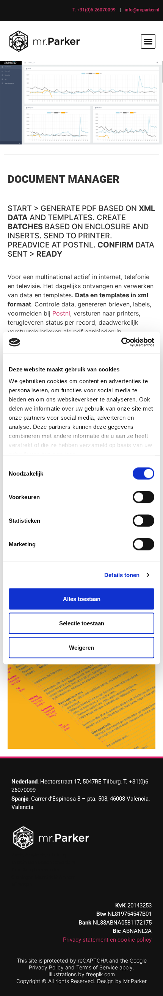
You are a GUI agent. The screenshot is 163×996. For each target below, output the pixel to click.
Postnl (61, 313)
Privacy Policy (46, 967)
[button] (148, 41)
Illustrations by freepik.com (82, 974)
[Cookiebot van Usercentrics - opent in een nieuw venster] (121, 342)
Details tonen (121, 575)
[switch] (143, 497)
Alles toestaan (81, 598)
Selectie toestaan (81, 623)
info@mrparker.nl (142, 10)
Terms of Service (97, 967)
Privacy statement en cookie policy (107, 939)
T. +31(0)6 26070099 (94, 10)
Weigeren (81, 647)
